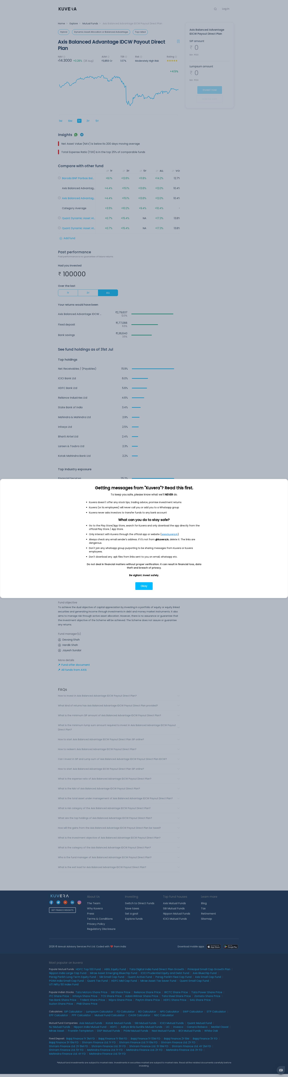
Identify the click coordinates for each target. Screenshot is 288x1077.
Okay (144, 586)
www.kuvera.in (170, 534)
